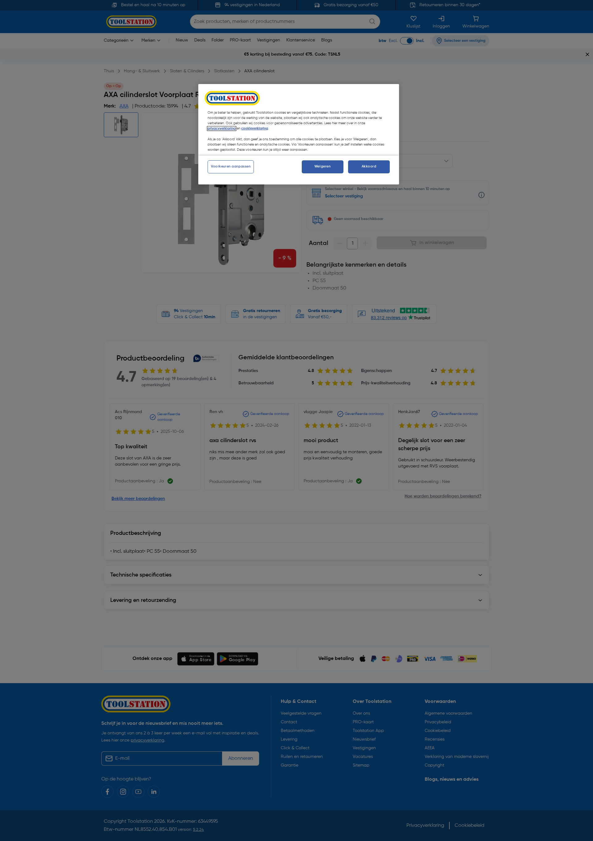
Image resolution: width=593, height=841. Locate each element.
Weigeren (322, 166)
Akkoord (369, 166)
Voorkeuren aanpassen (230, 166)
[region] (298, 134)
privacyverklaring (222, 128)
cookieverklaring (254, 128)
